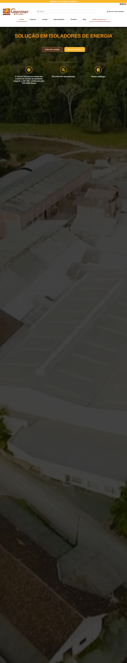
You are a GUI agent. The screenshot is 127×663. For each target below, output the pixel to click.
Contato (45, 19)
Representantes (59, 19)
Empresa (33, 19)
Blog (84, 19)
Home (22, 19)
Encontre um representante (63, 76)
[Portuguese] (123, 4)
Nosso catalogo (98, 76)
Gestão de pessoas (99, 19)
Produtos (74, 19)
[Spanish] (125, 4)
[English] (121, 4)
